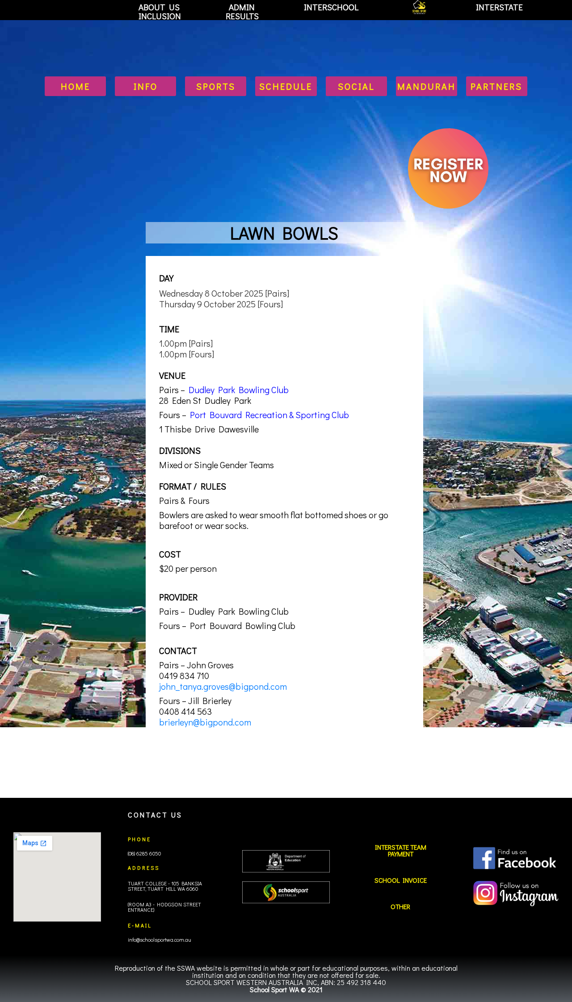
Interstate (499, 7)
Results (242, 16)
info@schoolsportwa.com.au (159, 939)
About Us (159, 7)
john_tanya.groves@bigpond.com (223, 686)
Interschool (331, 7)
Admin (242, 7)
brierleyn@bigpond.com (205, 722)
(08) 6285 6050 (144, 853)
